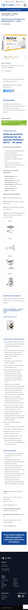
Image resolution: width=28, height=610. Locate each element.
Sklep (2, 583)
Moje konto (4, 595)
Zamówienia (4, 597)
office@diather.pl (5, 569)
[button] (2, 57)
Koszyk (3, 598)
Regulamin (15, 583)
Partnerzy (3, 586)
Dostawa (15, 580)
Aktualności (4, 584)
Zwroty (15, 581)
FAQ (2, 587)
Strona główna (4, 580)
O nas (2, 581)
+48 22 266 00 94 (5, 570)
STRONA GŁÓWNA (5, 13)
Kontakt (15, 578)
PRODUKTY (15, 13)
